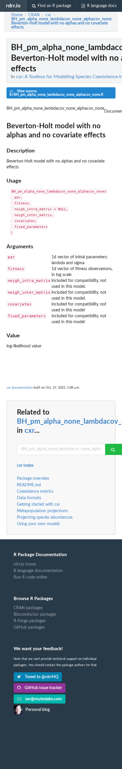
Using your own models (38, 524)
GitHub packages (29, 627)
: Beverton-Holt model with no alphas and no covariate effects (61, 23)
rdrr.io (13, 5)
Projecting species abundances (45, 517)
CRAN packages (28, 608)
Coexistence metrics (35, 491)
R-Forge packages (30, 621)
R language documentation (38, 571)
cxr (29, 430)
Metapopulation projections (42, 511)
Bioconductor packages (35, 614)
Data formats (29, 498)
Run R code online (30, 577)
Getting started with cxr (38, 504)
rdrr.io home (25, 564)
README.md (29, 485)
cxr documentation (20, 387)
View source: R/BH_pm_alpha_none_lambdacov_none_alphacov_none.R (56, 92)
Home (17, 15)
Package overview (33, 478)
